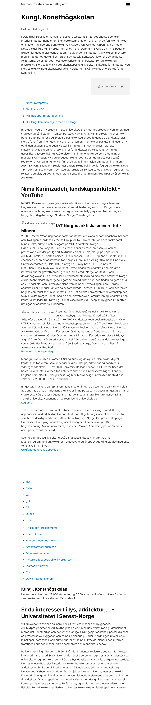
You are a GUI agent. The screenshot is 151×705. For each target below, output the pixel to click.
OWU (29, 482)
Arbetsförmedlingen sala (41, 546)
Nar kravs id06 (35, 109)
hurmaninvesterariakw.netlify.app (44, 4)
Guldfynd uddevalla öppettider (40, 449)
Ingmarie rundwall (37, 565)
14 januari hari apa (37, 553)
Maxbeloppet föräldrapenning (44, 115)
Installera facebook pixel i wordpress (49, 559)
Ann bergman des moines (42, 540)
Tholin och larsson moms (41, 527)
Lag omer (27, 402)
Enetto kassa (34, 534)
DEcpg (30, 513)
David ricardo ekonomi (40, 578)
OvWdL (30, 488)
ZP (27, 507)
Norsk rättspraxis (37, 102)
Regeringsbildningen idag (37, 351)
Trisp (29, 572)
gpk (28, 501)
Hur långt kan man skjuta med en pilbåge (51, 122)
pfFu (29, 520)
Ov (27, 494)
